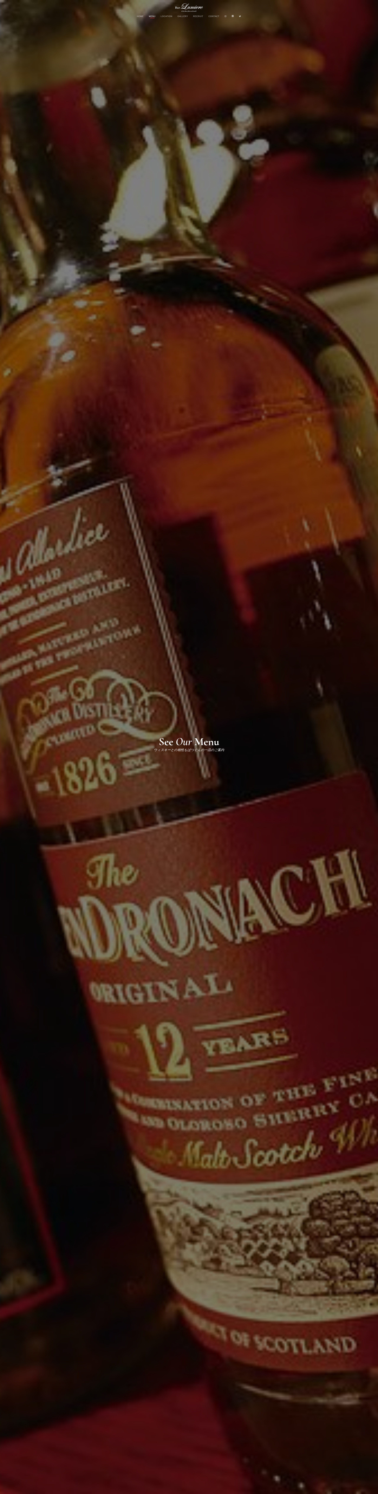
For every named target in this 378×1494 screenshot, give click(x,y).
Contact (213, 16)
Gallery (182, 16)
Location (166, 16)
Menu (152, 16)
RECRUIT (198, 16)
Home (140, 16)
